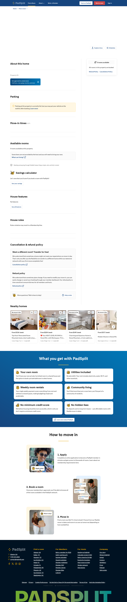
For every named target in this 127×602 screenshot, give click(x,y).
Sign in (110, 3)
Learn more (34, 108)
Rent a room (99, 3)
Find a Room (31, 3)
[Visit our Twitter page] (13, 564)
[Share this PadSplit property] (31, 312)
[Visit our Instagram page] (16, 564)
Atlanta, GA (13, 554)
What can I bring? (18, 157)
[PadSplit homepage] (18, 3)
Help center (68, 295)
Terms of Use (83, 582)
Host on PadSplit (86, 3)
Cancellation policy (18, 264)
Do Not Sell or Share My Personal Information (64, 582)
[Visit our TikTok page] (20, 564)
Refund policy (17, 286)
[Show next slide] (113, 326)
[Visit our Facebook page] (9, 564)
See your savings (17, 183)
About (41, 3)
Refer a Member (53, 3)
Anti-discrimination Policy (97, 582)
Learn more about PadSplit (65, 419)
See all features (16, 207)
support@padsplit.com (17, 559)
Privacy (31, 582)
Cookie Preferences (41, 582)
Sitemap (24, 582)
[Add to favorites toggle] (35, 312)
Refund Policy (93, 72)
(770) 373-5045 (15, 557)
